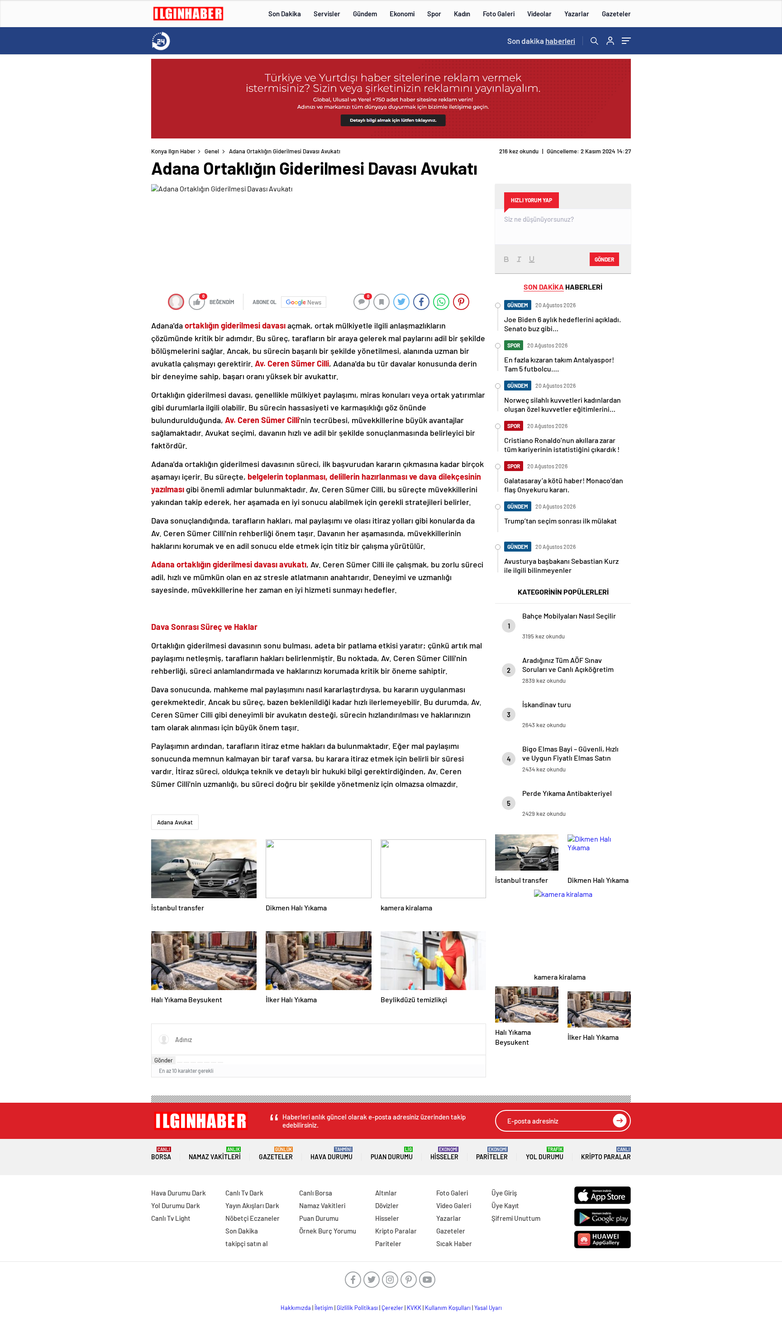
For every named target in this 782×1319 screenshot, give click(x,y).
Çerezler (392, 1307)
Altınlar (386, 1193)
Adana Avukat (175, 822)
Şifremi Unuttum (515, 1218)
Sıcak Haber (454, 1243)
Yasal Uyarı (488, 1307)
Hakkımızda (296, 1307)
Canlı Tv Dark (244, 1193)
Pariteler (492, 1154)
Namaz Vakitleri (215, 1154)
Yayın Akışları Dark (252, 1205)
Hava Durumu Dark (178, 1193)
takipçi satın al (246, 1243)
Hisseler (444, 1154)
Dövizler (387, 1205)
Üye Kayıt (505, 1205)
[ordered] (200, 1062)
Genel (212, 151)
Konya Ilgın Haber (173, 151)
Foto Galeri (499, 14)
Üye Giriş (504, 1193)
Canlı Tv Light (171, 1218)
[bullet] (207, 1062)
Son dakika (541, 40)
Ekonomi (402, 14)
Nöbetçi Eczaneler (252, 1218)
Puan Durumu (392, 1154)
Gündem (365, 14)
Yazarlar (576, 14)
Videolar (539, 14)
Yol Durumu (544, 1154)
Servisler (327, 14)
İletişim (324, 1307)
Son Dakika (284, 14)
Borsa (161, 1154)
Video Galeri (453, 1205)
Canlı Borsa (315, 1193)
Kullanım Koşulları (448, 1307)
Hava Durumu (331, 1154)
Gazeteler (616, 14)
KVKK (414, 1307)
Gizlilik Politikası (357, 1307)
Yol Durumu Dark (175, 1205)
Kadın (462, 14)
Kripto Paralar (606, 1154)
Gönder (163, 1060)
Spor (434, 14)
